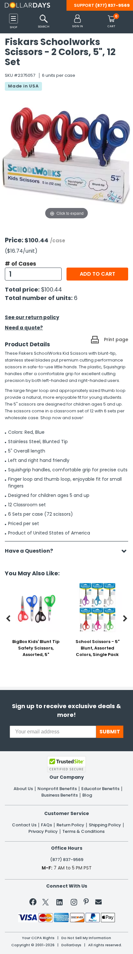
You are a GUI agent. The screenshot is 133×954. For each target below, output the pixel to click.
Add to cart (97, 274)
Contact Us (24, 825)
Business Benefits (59, 795)
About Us (23, 789)
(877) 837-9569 (112, 5)
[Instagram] (73, 903)
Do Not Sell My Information (86, 938)
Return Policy (70, 825)
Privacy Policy (43, 831)
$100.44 (51, 289)
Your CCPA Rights (38, 938)
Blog (87, 795)
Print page (116, 339)
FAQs (46, 825)
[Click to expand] (66, 156)
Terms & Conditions (83, 831)
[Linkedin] (59, 902)
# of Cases (20, 264)
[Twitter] (45, 903)
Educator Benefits (100, 789)
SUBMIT (109, 731)
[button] (77, 22)
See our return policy (32, 317)
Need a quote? (24, 327)
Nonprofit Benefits (57, 789)
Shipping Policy (105, 825)
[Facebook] (34, 903)
